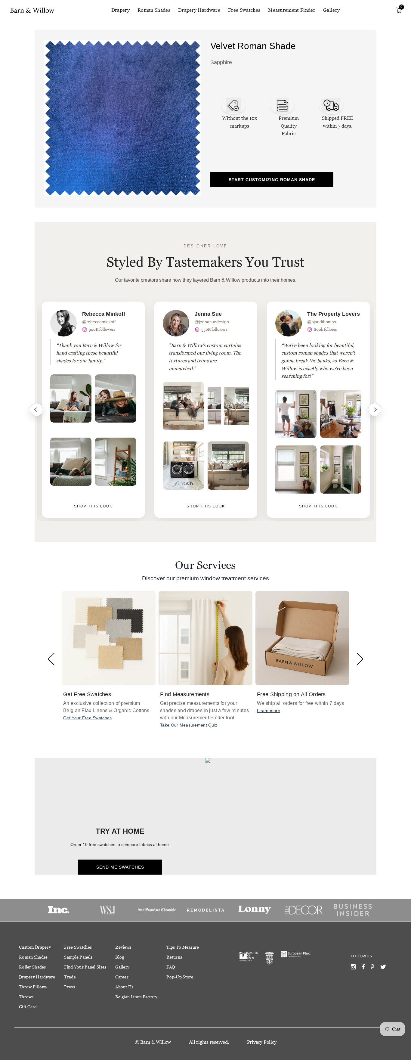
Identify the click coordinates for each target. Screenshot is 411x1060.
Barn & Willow (155, 1042)
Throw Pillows (33, 986)
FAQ (170, 967)
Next (374, 409)
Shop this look (93, 506)
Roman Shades (154, 10)
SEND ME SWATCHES (120, 867)
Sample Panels (78, 957)
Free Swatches (244, 10)
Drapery (120, 10)
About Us (124, 986)
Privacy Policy (262, 1042)
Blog (119, 957)
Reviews (123, 947)
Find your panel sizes (85, 967)
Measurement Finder (291, 10)
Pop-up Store (179, 977)
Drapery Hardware (199, 10)
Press (69, 986)
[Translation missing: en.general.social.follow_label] (353, 968)
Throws (26, 996)
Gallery (331, 10)
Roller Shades (32, 967)
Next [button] (360, 659)
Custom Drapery (35, 947)
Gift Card (28, 1006)
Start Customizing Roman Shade (272, 179)
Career (121, 977)
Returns (174, 957)
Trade (70, 977)
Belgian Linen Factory (136, 996)
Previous (36, 409)
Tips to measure (182, 947)
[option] (93, 410)
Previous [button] (51, 659)
